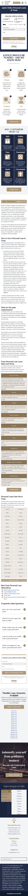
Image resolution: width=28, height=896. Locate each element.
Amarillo (20, 530)
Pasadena (7, 541)
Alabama (19, 791)
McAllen (20, 544)
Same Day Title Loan (14, 830)
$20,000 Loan (14, 736)
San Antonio (20, 509)
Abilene (7, 555)
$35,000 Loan (14, 738)
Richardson (20, 562)
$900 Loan (14, 729)
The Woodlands (7, 572)
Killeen (7, 544)
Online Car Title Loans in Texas (12, 593)
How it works (14, 845)
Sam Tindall (5, 865)
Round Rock (20, 555)
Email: (4, 32)
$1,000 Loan (14, 730)
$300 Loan (14, 718)
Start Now (14, 38)
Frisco (20, 537)
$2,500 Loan (14, 732)
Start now (14, 189)
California (19, 796)
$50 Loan (14, 711)
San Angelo (7, 576)
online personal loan (8, 242)
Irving (20, 526)
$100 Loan (14, 712)
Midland (7, 548)
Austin (20, 512)
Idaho (19, 809)
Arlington (7, 519)
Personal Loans (11, 201)
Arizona (19, 793)
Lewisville (20, 569)
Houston (7, 509)
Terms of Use (8, 43)
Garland (7, 530)
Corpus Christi (20, 519)
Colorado (19, 798)
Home (4, 201)
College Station (7, 565)
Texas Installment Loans (10, 591)
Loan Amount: (6, 27)
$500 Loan (14, 721)
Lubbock (7, 526)
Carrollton (20, 551)
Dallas (7, 512)
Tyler (21, 565)
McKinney (7, 537)
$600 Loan (14, 723)
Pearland (7, 562)
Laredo (20, 523)
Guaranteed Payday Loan (14, 828)
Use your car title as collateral (16, 24)
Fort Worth (7, 516)
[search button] (25, 3)
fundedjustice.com (12, 893)
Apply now (16, 2)
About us (14, 841)
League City (20, 572)
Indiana (19, 814)
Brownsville (20, 534)
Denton (7, 551)
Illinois (19, 811)
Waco (20, 548)
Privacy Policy (23, 676)
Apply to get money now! (14, 672)
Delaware (19, 801)
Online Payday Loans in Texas (11, 590)
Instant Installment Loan (14, 834)
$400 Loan (14, 720)
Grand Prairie (7, 534)
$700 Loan (14, 725)
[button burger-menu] (22, 3)
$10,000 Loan (14, 734)
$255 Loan (14, 716)
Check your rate (14, 707)
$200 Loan (14, 714)
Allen (21, 576)
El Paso (20, 516)
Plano (7, 523)
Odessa (20, 558)
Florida (19, 803)
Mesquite (21, 541)
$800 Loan (14, 727)
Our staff (14, 843)
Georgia (19, 806)
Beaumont (7, 558)
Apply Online (14, 775)
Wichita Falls (7, 569)
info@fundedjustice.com (14, 852)
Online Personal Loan (14, 832)
